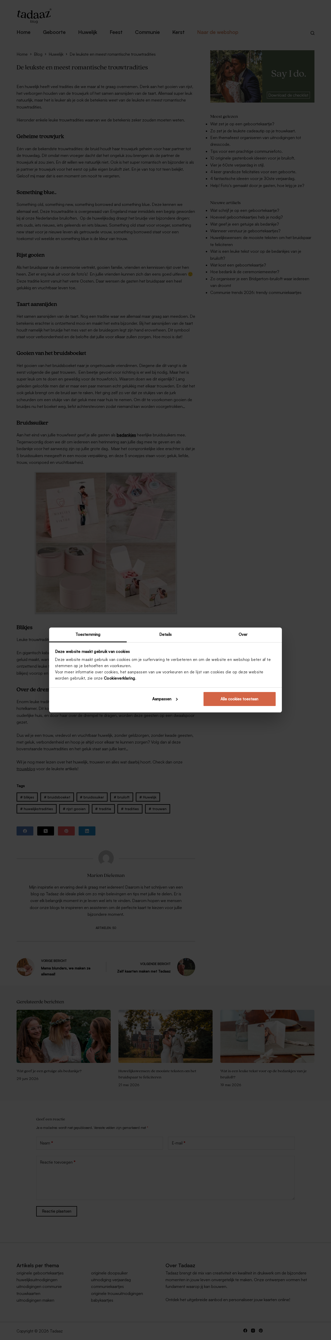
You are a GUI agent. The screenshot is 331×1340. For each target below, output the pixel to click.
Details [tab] (165, 634)
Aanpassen (161, 698)
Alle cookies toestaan (239, 698)
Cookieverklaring (119, 678)
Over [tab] (243, 634)
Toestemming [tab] (88, 634)
